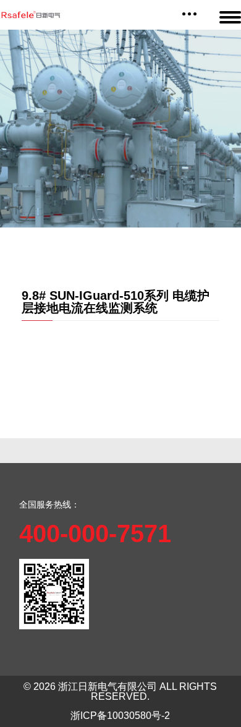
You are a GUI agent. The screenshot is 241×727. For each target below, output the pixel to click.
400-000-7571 (95, 533)
